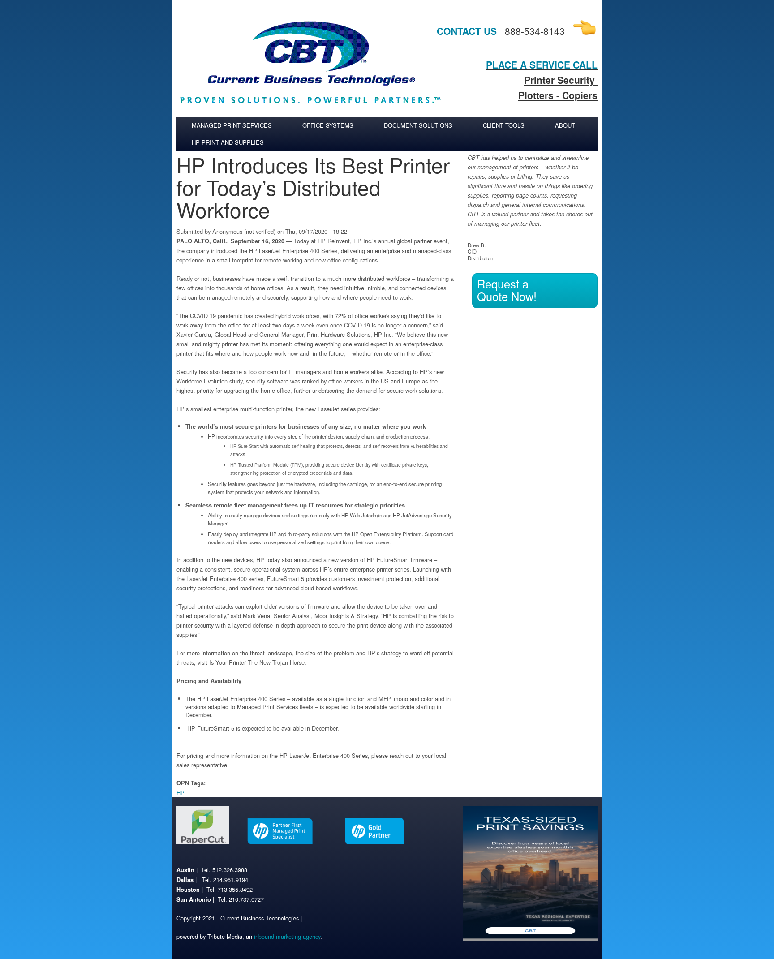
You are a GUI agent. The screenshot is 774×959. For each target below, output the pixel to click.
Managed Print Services (232, 125)
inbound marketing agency (287, 936)
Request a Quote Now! (507, 289)
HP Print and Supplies (228, 142)
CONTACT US (467, 31)
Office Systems (327, 125)
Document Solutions (418, 125)
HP (180, 792)
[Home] (310, 112)
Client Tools (504, 125)
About (565, 125)
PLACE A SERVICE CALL (542, 64)
